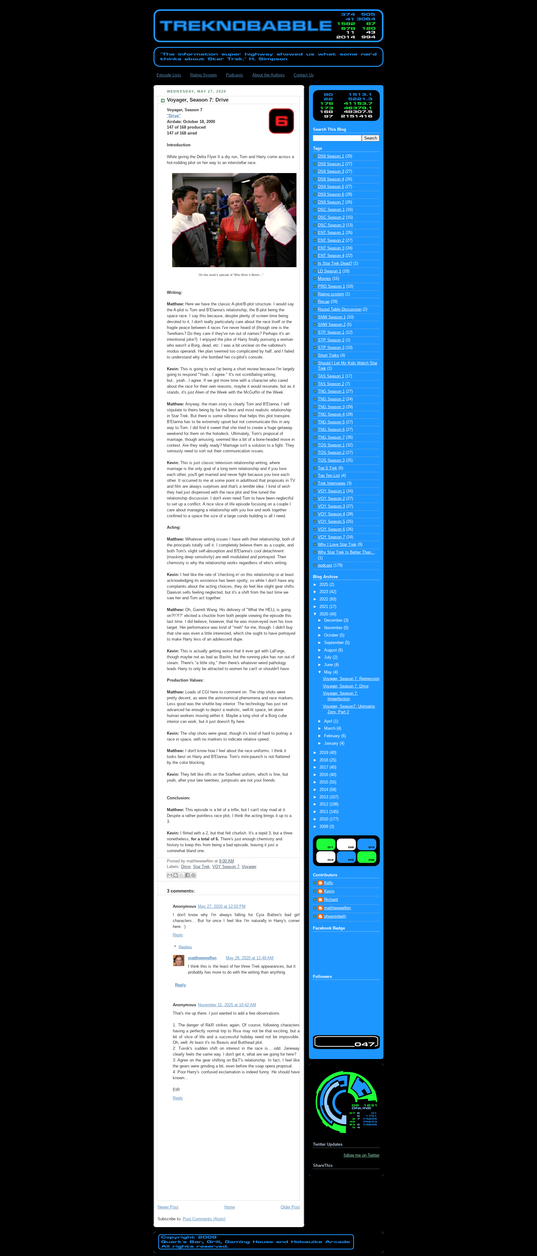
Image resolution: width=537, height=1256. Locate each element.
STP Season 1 (331, 332)
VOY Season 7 (225, 867)
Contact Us (304, 75)
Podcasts (234, 75)
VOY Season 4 (331, 514)
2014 (324, 790)
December (334, 620)
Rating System (203, 75)
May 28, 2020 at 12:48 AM (249, 958)
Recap (323, 301)
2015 (324, 782)
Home (229, 1207)
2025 (324, 584)
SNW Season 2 (332, 324)
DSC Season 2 (331, 217)
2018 (324, 760)
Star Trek (201, 867)
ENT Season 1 (331, 233)
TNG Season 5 (331, 422)
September (334, 643)
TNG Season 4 (331, 414)
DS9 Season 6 (331, 194)
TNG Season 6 (331, 429)
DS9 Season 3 (331, 171)
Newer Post (168, 1207)
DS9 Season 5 (331, 187)
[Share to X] (181, 875)
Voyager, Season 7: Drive (346, 686)
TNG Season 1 (331, 391)
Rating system (331, 294)
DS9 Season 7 (331, 202)
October (332, 635)
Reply (178, 935)
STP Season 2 (331, 340)
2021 (324, 607)
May (328, 672)
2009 (324, 826)
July (328, 657)
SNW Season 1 (332, 317)
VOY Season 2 (331, 498)
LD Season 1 (329, 271)
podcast (325, 565)
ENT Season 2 (331, 240)
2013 (324, 797)
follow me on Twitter (361, 1155)
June (329, 665)
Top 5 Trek (327, 468)
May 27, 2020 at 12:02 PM (222, 906)
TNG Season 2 (331, 399)
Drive (185, 867)
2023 (324, 592)
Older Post (290, 1207)
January (332, 743)
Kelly (328, 883)
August (331, 650)
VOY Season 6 (331, 529)
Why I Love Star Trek (337, 544)
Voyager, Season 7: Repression (351, 679)
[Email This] (170, 875)
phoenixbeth (335, 916)
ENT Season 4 (331, 255)
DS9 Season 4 (331, 179)
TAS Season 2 (331, 384)
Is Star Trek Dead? (335, 263)
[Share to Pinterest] (193, 875)
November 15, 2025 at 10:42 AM (227, 1005)
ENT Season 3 (331, 248)
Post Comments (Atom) (204, 1219)
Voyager (249, 867)
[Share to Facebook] (187, 875)
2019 (324, 753)
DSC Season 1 (331, 210)
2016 (324, 775)
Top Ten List (329, 475)
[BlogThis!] (175, 875)
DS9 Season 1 (331, 156)
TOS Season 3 (331, 460)
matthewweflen (202, 958)
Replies (185, 947)
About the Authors (268, 75)
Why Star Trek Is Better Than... (346, 552)
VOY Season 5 (331, 521)
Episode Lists (169, 75)
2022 (324, 599)
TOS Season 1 (331, 445)
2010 (324, 819)
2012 (324, 804)
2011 (324, 812)
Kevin (329, 891)
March (330, 728)
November (334, 628)
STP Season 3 (331, 347)
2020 (324, 614)
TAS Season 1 (331, 376)
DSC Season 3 (331, 225)
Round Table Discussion (339, 309)
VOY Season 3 (331, 506)
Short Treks (328, 355)
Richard (331, 899)
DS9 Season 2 (331, 164)
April (328, 721)
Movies (324, 278)
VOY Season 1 (331, 491)
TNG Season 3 (331, 407)
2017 (324, 767)
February (332, 736)
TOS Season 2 (331, 452)
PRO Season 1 (331, 286)
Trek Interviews (332, 483)
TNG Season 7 (331, 437)
